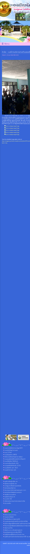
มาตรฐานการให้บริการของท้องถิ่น (13, 486)
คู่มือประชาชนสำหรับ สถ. (11, 484)
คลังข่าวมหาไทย (8, 528)
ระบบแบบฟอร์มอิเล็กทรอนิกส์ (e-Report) (15, 459)
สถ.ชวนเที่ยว (8, 503)
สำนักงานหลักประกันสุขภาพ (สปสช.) (14, 457)
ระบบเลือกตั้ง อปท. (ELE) (11, 468)
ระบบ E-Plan (8, 452)
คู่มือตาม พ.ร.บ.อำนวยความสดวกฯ (13, 530)
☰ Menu (6, 43)
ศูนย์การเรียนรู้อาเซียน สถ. (11, 481)
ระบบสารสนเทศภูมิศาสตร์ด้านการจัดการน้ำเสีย (16, 521)
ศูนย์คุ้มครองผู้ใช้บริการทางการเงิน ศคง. (15, 534)
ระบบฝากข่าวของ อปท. (10, 470)
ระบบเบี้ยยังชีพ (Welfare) (11, 461)
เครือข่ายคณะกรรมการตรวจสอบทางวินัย (15, 501)
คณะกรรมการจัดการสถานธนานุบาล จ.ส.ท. (15, 490)
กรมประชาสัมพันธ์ (9, 517)
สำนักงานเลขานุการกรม (10, 515)
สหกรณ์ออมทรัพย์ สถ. (10, 488)
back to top (4, 143)
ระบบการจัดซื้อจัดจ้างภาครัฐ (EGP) (14, 448)
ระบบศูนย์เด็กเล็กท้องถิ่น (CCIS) (13, 466)
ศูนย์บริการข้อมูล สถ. (10, 497)
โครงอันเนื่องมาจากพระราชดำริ (12, 519)
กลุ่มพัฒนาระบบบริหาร (10, 495)
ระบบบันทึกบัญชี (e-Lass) (11, 450)
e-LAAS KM (8, 499)
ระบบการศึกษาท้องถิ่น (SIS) (11, 463)
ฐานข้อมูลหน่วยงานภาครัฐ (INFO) (13, 532)
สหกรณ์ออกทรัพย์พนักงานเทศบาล (13, 492)
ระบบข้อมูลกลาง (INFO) (11, 455)
